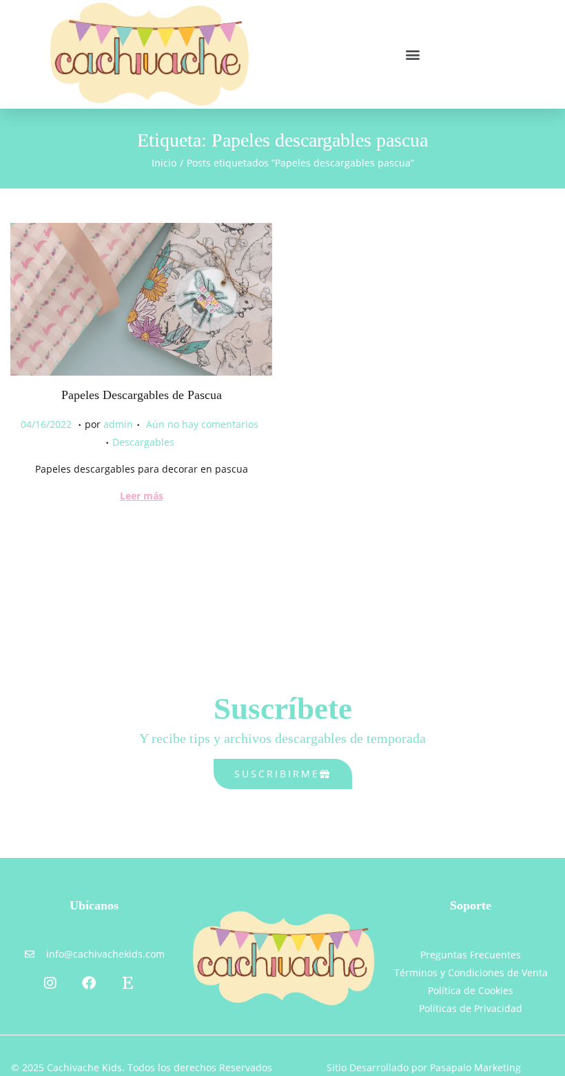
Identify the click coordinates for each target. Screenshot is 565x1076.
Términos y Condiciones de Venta (471, 972)
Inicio (164, 162)
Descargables (143, 442)
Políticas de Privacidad (470, 1008)
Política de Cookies (470, 990)
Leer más (141, 495)
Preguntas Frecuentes (470, 954)
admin (118, 424)
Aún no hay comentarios (202, 424)
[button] (412, 54)
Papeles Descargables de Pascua (141, 395)
